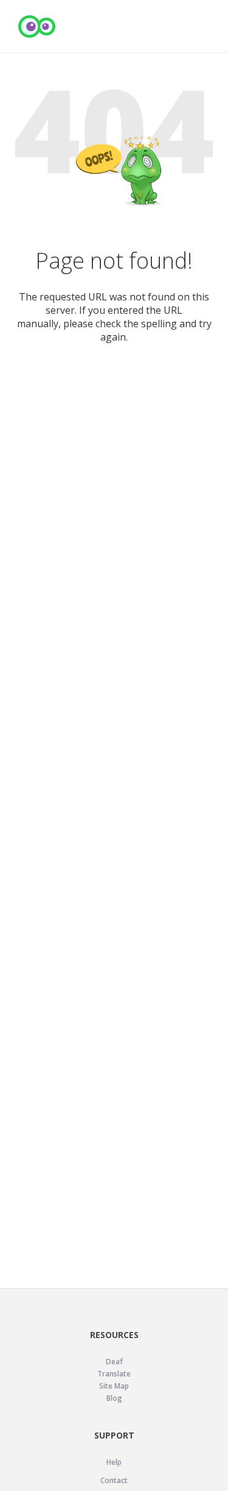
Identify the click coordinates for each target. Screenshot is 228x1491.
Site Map (114, 1386)
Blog (114, 1398)
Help (114, 1462)
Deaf (114, 1361)
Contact (114, 1480)
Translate (114, 1374)
